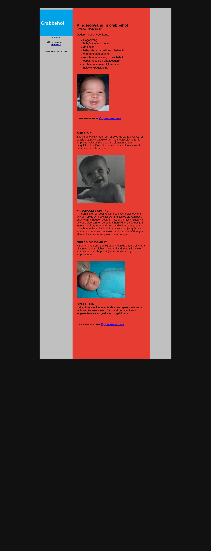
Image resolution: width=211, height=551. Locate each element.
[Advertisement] (56, 102)
